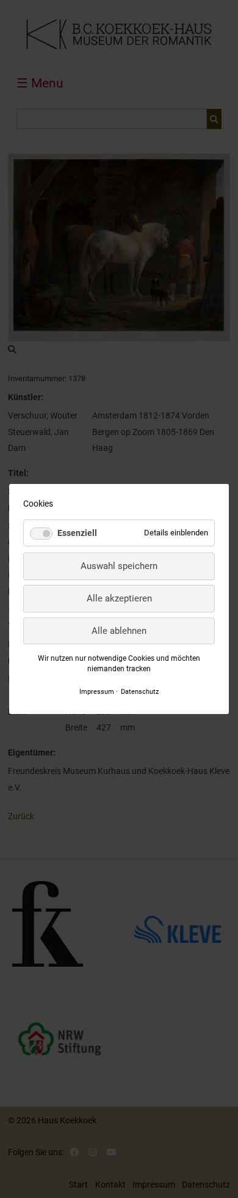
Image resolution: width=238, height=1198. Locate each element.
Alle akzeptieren (119, 598)
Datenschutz (140, 691)
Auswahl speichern (119, 565)
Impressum (96, 691)
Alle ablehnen (119, 630)
